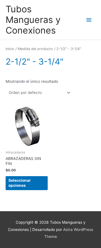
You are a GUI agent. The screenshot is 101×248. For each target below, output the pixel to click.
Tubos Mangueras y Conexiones (33, 20)
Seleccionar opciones (19, 183)
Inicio (10, 49)
